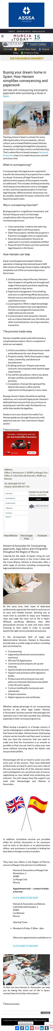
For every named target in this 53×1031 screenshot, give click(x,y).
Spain (6, 79)
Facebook (42, 518)
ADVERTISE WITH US (24, 14)
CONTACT (11, 14)
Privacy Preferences (25, 1006)
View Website (10, 518)
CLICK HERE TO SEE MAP (25, 880)
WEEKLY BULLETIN (38, 14)
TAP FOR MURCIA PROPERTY (26, 41)
